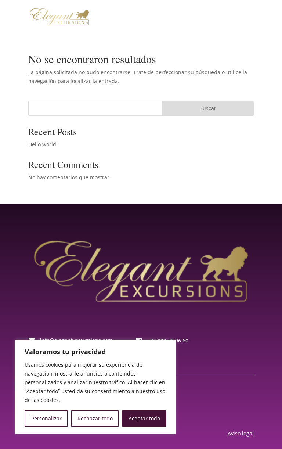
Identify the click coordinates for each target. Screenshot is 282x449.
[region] (95, 387)
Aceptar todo (144, 418)
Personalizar (46, 418)
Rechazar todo (95, 418)
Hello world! (43, 144)
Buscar (207, 108)
